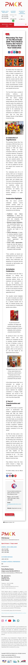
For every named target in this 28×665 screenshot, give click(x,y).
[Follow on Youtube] (19, 52)
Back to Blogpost (9, 514)
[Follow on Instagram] (12, 52)
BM (19, 19)
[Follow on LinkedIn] (14, 52)
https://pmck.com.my (10, 588)
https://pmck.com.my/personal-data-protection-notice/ (13, 613)
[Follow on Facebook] (9, 52)
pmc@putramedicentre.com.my (11, 586)
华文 (24, 19)
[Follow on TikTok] (17, 52)
